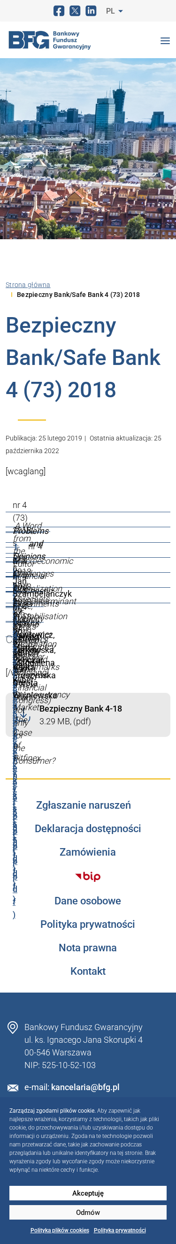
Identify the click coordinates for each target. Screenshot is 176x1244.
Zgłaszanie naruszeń (83, 805)
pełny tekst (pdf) (15, 825)
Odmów (88, 1212)
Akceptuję (88, 1193)
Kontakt (88, 971)
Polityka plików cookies (60, 1230)
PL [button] (111, 11)
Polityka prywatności (120, 1230)
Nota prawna (88, 948)
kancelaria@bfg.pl (85, 1087)
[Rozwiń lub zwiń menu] (165, 40)
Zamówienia (88, 852)
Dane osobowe (87, 901)
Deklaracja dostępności (88, 829)
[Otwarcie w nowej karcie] (88, 877)
